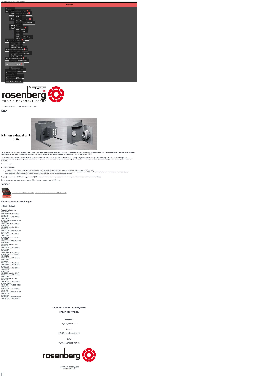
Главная (3, 1)
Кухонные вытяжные (14, 1)
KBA (23, 1)
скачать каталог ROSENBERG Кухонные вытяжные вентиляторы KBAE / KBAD (39, 193)
